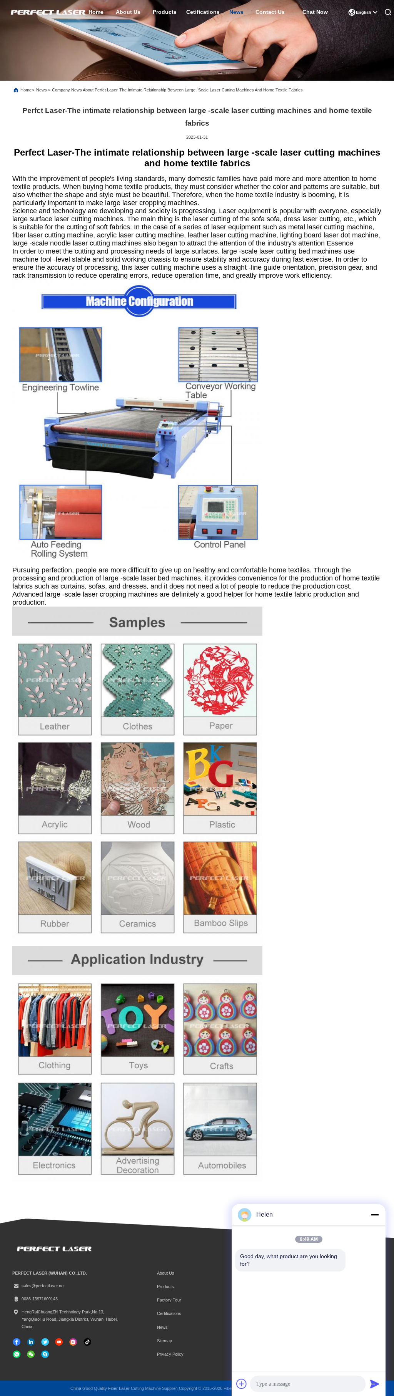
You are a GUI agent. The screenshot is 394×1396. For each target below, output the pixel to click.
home (96, 12)
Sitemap (164, 1340)
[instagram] (73, 1342)
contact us (270, 12)
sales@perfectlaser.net (43, 1285)
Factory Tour (169, 1300)
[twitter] (45, 1342)
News (41, 90)
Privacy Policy (170, 1354)
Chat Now (315, 12)
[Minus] (374, 1214)
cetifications (203, 12)
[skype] (45, 1354)
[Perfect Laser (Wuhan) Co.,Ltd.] (47, 12)
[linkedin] (31, 1342)
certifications (169, 1313)
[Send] (375, 1383)
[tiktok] (59, 1342)
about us (128, 12)
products (165, 12)
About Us (165, 1273)
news (236, 12)
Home (26, 90)
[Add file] (241, 1383)
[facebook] (16, 1342)
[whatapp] (16, 1354)
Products (165, 1286)
